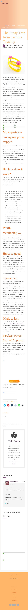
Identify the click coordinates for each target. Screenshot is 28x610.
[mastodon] (18, 605)
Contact (14, 597)
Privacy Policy (14, 600)
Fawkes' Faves (7, 424)
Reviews (13, 25)
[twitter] (10, 605)
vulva (4, 426)
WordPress (18, 574)
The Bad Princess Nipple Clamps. (16, 323)
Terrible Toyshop (18, 424)
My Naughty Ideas (14, 481)
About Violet (14, 592)
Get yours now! (14, 381)
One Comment (19, 47)
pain (12, 424)
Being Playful (7, 25)
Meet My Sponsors (14, 589)
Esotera (13, 574)
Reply (23, 481)
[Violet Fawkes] (4, 3)
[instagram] (13, 605)
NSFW (14, 595)
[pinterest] (15, 605)
